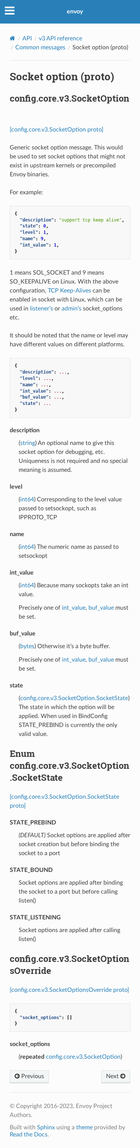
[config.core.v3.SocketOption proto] (56, 130)
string (27, 443)
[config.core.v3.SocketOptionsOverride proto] (69, 990)
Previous (32, 1076)
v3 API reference (60, 38)
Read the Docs (28, 1135)
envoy (75, 12)
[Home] (12, 38)
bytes (27, 646)
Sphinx (46, 1127)
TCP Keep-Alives (69, 291)
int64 (27, 499)
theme (84, 1127)
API (27, 38)
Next (113, 1076)
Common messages (40, 47)
